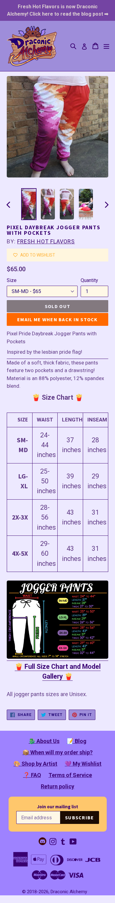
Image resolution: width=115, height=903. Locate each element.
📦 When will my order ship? (57, 752)
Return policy (57, 786)
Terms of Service (70, 775)
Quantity (89, 280)
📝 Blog (76, 741)
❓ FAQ (32, 775)
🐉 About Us (44, 741)
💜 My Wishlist (83, 763)
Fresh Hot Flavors (46, 241)
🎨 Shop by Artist (35, 763)
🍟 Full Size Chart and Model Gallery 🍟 (58, 671)
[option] (28, 204)
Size (12, 280)
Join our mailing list (57, 806)
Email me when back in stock (57, 319)
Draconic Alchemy (69, 891)
